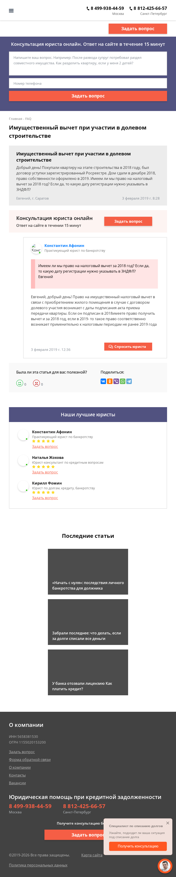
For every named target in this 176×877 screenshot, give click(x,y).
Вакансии (17, 782)
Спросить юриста (130, 346)
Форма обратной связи (30, 759)
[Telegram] (129, 381)
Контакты (17, 775)
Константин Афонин (64, 245)
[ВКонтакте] (103, 381)
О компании (20, 767)
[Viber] (116, 381)
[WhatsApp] (122, 381)
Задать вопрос (137, 29)
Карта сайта (91, 855)
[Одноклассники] (110, 381)
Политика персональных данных (38, 865)
